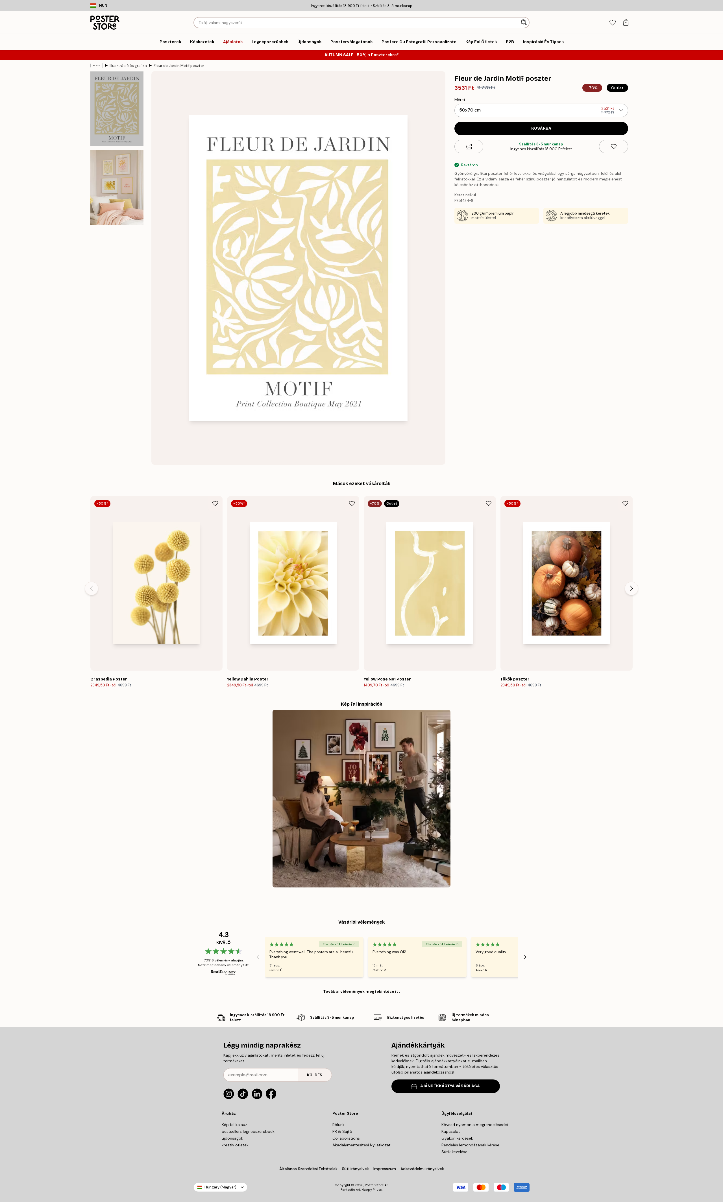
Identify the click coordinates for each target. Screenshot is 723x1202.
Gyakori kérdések (457, 1138)
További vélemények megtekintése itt (361, 991)
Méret (459, 99)
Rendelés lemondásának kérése (470, 1145)
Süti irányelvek (355, 1168)
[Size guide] (469, 146)
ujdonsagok (232, 1138)
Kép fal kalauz (234, 1124)
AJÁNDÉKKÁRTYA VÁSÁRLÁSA (450, 1086)
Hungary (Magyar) (220, 1187)
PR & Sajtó (342, 1131)
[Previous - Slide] (91, 588)
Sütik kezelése (454, 1151)
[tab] (612, 23)
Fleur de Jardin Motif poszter (179, 65)
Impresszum (384, 1168)
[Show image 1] (116, 108)
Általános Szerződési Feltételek (308, 1168)
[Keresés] (524, 22)
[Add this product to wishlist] (613, 146)
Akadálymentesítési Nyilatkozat (361, 1145)
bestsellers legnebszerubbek (248, 1131)
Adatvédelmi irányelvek (422, 1168)
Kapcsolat (450, 1131)
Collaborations (346, 1138)
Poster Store (374, 1185)
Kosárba (541, 128)
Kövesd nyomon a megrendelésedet (475, 1124)
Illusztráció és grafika (128, 65)
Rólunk (338, 1124)
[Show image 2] (116, 187)
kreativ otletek (235, 1145)
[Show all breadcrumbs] (96, 65)
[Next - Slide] (631, 588)
